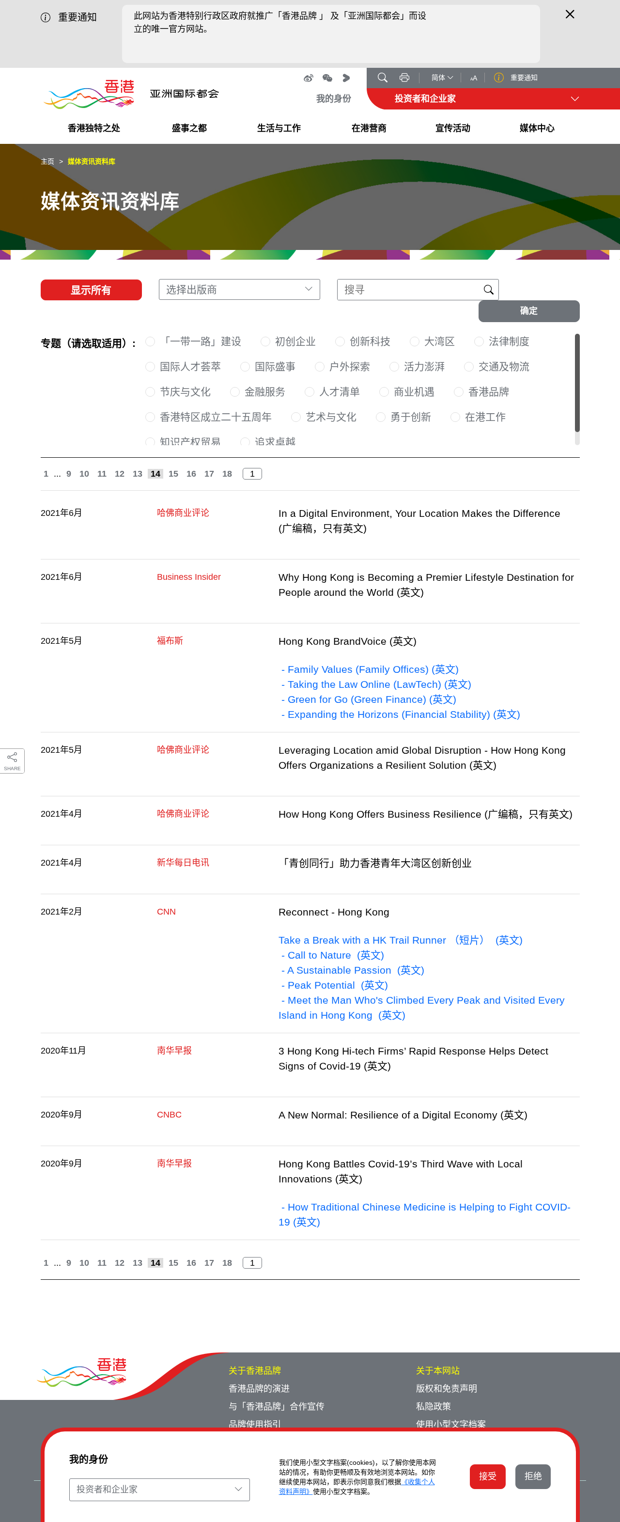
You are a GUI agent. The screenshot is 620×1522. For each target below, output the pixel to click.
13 (137, 474)
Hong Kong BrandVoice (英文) (348, 641)
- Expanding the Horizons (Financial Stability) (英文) (399, 714)
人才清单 (339, 391)
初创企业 (295, 341)
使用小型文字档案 (451, 1424)
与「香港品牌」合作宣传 (277, 1407)
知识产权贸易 (190, 442)
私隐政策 (433, 1407)
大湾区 (439, 341)
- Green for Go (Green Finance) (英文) (367, 699)
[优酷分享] (346, 78)
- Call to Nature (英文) (331, 955)
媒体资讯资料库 (91, 161)
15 (173, 474)
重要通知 (523, 77)
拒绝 (533, 1476)
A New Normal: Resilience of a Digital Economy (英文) (403, 1114)
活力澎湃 (424, 366)
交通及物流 (504, 366)
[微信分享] (327, 78)
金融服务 (265, 391)
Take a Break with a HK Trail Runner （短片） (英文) (401, 940)
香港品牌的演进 (259, 1389)
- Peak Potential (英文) (333, 985)
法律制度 (509, 341)
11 (102, 474)
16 (191, 474)
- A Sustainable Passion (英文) (351, 970)
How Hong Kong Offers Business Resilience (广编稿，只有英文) (426, 814)
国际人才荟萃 (190, 366)
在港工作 (485, 416)
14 (155, 474)
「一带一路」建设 (200, 341)
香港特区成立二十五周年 (216, 416)
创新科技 (370, 341)
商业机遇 (414, 391)
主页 (47, 161)
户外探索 (349, 366)
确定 (529, 311)
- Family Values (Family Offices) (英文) (369, 669)
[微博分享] (308, 78)
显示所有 (91, 289)
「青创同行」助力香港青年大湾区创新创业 (375, 863)
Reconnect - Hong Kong (334, 911)
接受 (487, 1476)
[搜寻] (383, 78)
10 (84, 474)
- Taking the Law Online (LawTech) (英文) (375, 684)
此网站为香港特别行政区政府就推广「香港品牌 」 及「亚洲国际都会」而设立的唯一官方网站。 (280, 22)
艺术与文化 (331, 416)
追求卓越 (275, 442)
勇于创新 (410, 416)
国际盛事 (275, 366)
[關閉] (570, 18)
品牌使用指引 (255, 1424)
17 (209, 474)
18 (227, 474)
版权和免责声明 (446, 1389)
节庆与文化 (185, 391)
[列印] (404, 78)
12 (119, 474)
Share (12, 768)
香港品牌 (488, 391)
